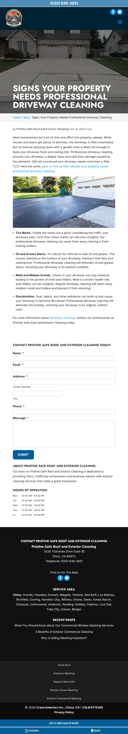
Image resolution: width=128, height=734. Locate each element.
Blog (89, 129)
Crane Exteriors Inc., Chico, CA (58, 707)
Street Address (22, 386)
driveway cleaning (62, 317)
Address (20, 376)
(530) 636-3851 (64, 3)
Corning (35, 599)
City (15, 398)
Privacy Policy (64, 712)
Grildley (80, 604)
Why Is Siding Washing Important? (64, 638)
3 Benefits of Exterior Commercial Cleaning (64, 631)
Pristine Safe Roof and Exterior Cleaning (42, 129)
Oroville (28, 595)
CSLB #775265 (92, 707)
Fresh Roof (64, 665)
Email (18, 364)
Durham (53, 595)
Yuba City (52, 609)
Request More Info (64, 681)
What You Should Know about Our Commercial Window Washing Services (64, 625)
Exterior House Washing (64, 690)
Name (18, 353)
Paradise (40, 595)
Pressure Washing (64, 673)
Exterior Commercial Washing (64, 698)
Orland (77, 599)
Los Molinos (106, 595)
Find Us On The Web (64, 572)
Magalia (65, 595)
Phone (19, 406)
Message (21, 418)
